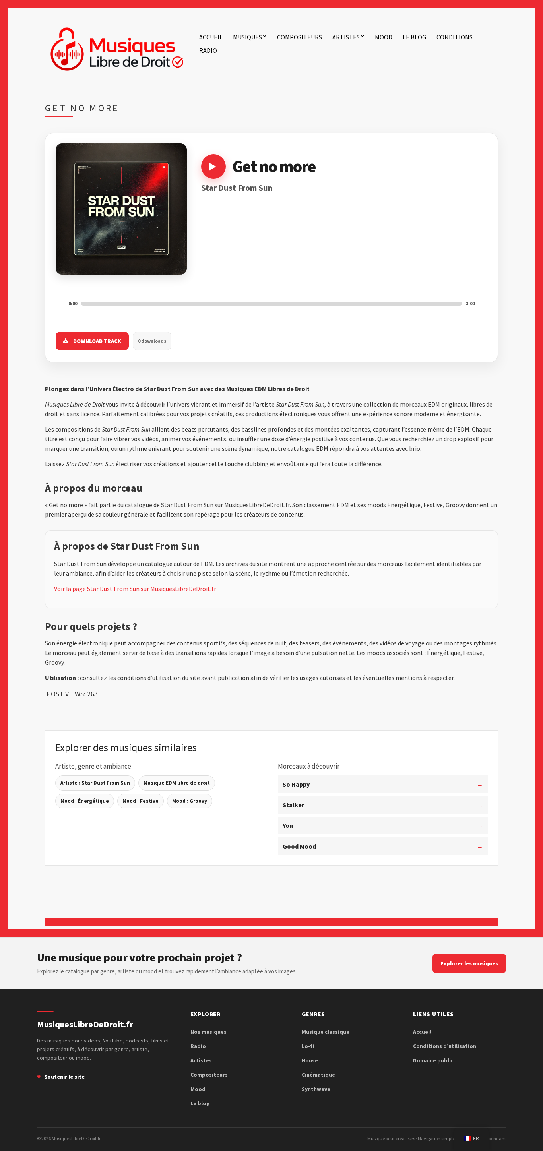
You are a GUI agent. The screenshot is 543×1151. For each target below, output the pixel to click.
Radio (208, 50)
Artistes (346, 37)
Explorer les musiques (469, 963)
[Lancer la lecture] (213, 166)
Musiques (247, 37)
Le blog (414, 37)
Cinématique (318, 1074)
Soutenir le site (64, 1076)
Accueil (211, 37)
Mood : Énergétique (84, 801)
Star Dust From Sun (236, 187)
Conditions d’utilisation (444, 1046)
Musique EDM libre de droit (177, 782)
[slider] (271, 304)
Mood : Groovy (189, 801)
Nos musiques (208, 1031)
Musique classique (325, 1031)
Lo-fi (308, 1046)
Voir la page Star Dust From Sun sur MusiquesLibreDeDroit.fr (135, 589)
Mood (383, 37)
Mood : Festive (140, 801)
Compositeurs (299, 37)
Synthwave (316, 1089)
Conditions (454, 37)
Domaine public (433, 1060)
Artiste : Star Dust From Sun (95, 782)
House (310, 1060)
